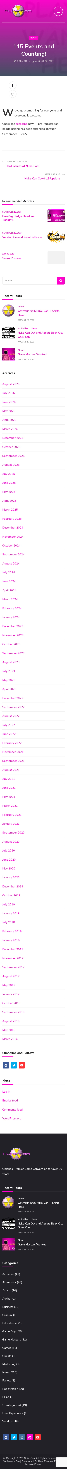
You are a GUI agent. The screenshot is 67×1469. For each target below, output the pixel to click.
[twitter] (14, 1065)
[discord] (30, 1437)
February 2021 (12, 815)
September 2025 (13, 456)
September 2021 (13, 761)
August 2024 (11, 563)
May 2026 (8, 411)
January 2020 (11, 877)
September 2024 (13, 554)
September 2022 (13, 707)
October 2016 (11, 1003)
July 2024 (8, 572)
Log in (6, 1092)
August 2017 (11, 976)
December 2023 (12, 626)
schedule (21, 124)
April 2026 (9, 420)
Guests (6, 1356)
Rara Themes (45, 1461)
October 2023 (11, 644)
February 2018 (12, 931)
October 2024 (11, 545)
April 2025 (9, 501)
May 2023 (8, 680)
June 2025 (9, 483)
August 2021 (11, 770)
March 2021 (10, 806)
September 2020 (13, 832)
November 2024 (13, 537)
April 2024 (9, 590)
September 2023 (13, 653)
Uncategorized (11, 1405)
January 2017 (11, 994)
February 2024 (12, 608)
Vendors (7, 1421)
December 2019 (12, 886)
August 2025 (11, 465)
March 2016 (10, 1039)
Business (7, 1307)
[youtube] (22, 1065)
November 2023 (13, 635)
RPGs (5, 1397)
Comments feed (12, 1109)
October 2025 (11, 447)
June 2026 (9, 402)
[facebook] (6, 1065)
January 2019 (11, 913)
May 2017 (8, 985)
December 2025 (12, 438)
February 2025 (12, 519)
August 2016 (11, 1021)
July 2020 (8, 850)
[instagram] (22, 1437)
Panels (6, 1380)
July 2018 (8, 922)
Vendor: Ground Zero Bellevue (22, 237)
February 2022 (12, 743)
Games (6, 1348)
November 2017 (13, 958)
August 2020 (11, 842)
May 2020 (8, 868)
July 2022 (8, 725)
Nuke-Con (29, 1458)
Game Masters (11, 1339)
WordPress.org (12, 1118)
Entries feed (10, 1100)
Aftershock (9, 1282)
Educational (9, 1323)
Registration (10, 1389)
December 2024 (12, 527)
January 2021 (11, 824)
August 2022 (11, 716)
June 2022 (9, 734)
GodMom (22, 61)
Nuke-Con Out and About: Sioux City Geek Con (40, 1226)
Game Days (9, 1331)
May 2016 (8, 1030)
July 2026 (8, 393)
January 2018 (11, 940)
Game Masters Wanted (32, 354)
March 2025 (10, 510)
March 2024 (10, 599)
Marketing (8, 1364)
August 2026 (11, 384)
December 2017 (12, 949)
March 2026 (10, 429)
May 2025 (8, 492)
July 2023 (8, 671)
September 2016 (13, 1012)
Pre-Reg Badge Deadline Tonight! (18, 218)
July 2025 (8, 474)
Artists (6, 1290)
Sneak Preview (11, 258)
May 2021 (8, 797)
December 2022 (12, 698)
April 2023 (9, 689)
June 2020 (9, 860)
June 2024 (9, 581)
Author (7, 1298)
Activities (23, 328)
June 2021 (9, 788)
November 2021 (13, 752)
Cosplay (7, 1315)
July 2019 (8, 904)
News (33, 38)
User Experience (12, 1413)
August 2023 (11, 662)
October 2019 (11, 895)
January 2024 (11, 617)
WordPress (35, 1464)
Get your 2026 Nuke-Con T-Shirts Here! (38, 1205)
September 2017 (13, 967)
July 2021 (8, 779)
